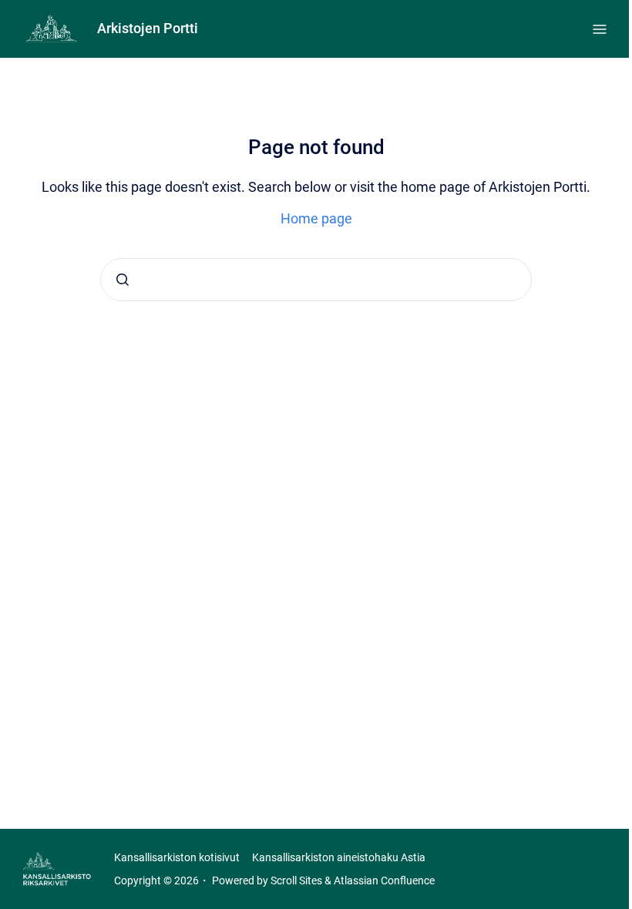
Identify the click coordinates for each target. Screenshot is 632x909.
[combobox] (316, 279)
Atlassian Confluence (384, 880)
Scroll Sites (296, 880)
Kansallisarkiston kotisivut (177, 857)
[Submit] (122, 279)
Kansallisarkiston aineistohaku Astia (338, 857)
